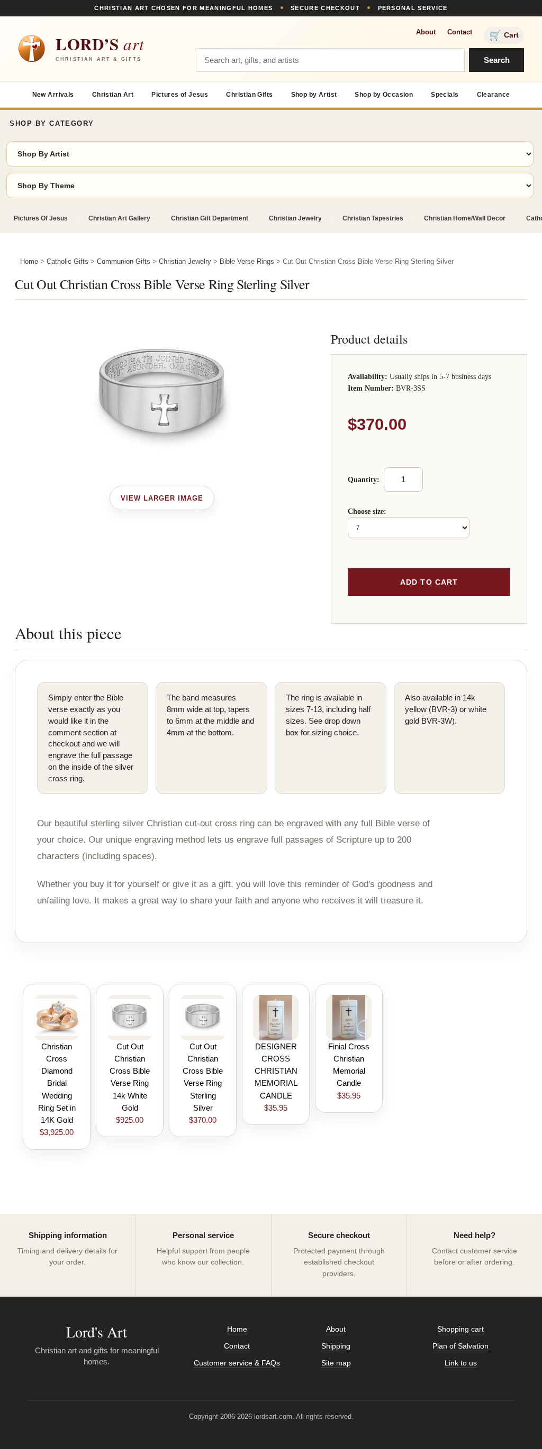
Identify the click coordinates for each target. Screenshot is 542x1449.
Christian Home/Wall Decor (464, 218)
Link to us (461, 1363)
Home (29, 261)
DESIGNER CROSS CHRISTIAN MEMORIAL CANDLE (276, 1071)
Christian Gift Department (209, 218)
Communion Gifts (123, 261)
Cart (504, 35)
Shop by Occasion (384, 94)
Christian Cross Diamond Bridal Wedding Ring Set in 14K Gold (57, 1083)
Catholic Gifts (67, 261)
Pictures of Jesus (179, 94)
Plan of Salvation (460, 1346)
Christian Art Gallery (119, 218)
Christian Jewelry (295, 218)
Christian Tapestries (372, 218)
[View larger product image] (162, 498)
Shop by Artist (314, 94)
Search (497, 60)
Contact (459, 32)
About (426, 32)
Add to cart (429, 582)
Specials (444, 94)
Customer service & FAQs (237, 1363)
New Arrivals (53, 94)
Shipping (335, 1346)
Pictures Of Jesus (41, 218)
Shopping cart (460, 1329)
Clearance (493, 94)
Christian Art (112, 94)
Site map (336, 1363)
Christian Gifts (249, 94)
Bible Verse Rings (247, 261)
